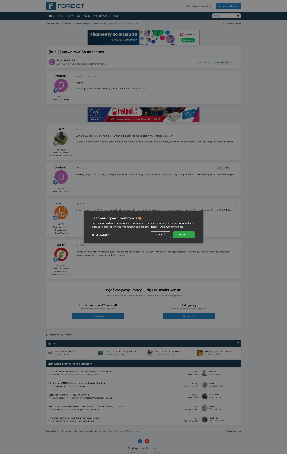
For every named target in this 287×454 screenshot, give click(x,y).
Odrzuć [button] (160, 234)
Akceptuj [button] (184, 234)
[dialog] (143, 227)
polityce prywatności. (173, 226)
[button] (100, 234)
